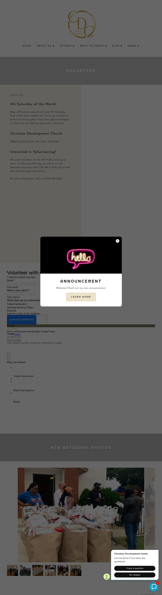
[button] (154, 587)
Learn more (81, 297)
